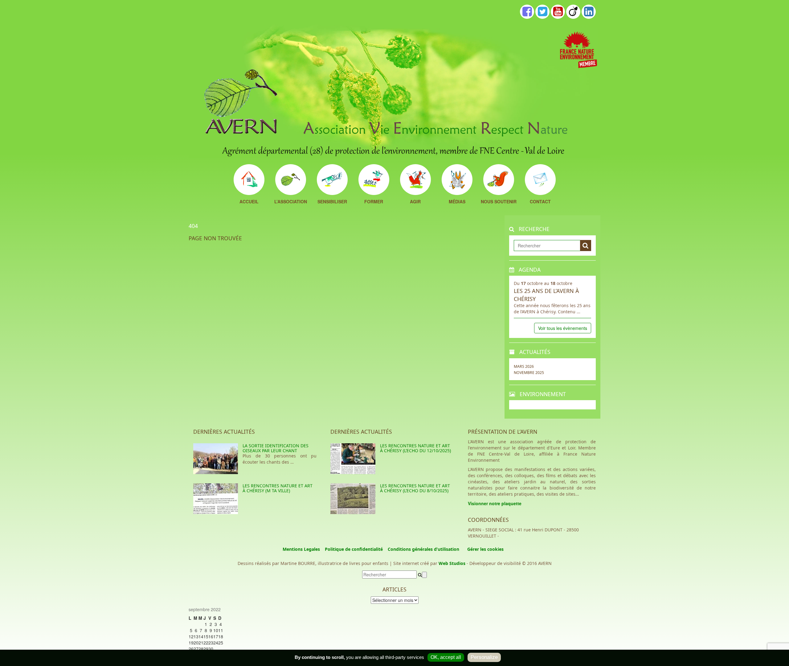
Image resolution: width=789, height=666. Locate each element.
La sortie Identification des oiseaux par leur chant (276, 448)
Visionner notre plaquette (494, 503)
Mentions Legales (301, 549)
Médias (457, 202)
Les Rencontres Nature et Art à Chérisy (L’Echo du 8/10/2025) (415, 488)
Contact (540, 202)
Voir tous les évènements (562, 328)
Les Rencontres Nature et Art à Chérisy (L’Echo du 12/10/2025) (415, 448)
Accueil (249, 202)
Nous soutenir (499, 202)
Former (373, 202)
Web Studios (452, 563)
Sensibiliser (332, 202)
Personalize (484, 657)
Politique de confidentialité (354, 549)
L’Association (290, 202)
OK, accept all (446, 657)
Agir (415, 202)
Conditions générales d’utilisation (423, 549)
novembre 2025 (529, 372)
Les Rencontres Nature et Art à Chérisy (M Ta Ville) (278, 488)
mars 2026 (524, 366)
